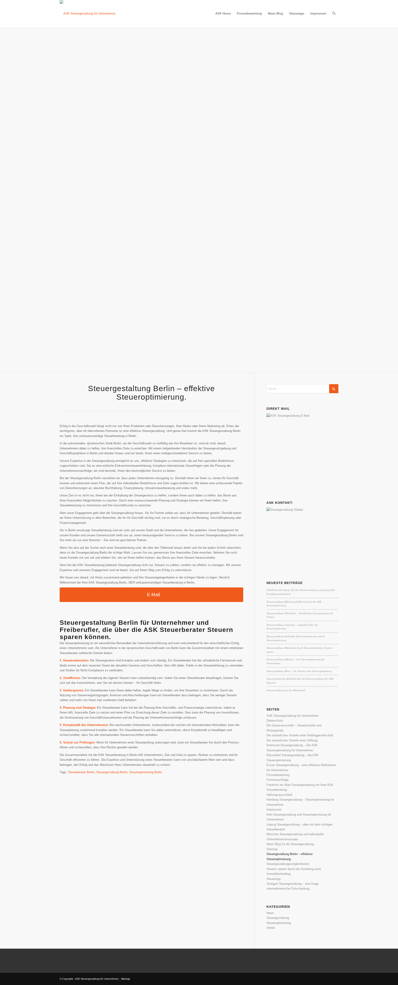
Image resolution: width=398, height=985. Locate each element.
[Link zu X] (314, 978)
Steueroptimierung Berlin (145, 772)
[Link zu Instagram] (334, 978)
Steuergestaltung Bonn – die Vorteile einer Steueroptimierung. (299, 671)
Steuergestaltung (277, 918)
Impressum (273, 809)
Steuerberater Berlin (81, 772)
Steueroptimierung (278, 923)
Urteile (270, 927)
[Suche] (333, 13)
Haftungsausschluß (279, 794)
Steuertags (273, 879)
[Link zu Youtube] (328, 978)
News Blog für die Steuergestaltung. (290, 844)
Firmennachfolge (277, 780)
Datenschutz (274, 720)
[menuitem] (223, 13)
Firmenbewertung (277, 775)
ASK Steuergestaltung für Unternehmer (292, 715)
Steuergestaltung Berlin (111, 772)
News (270, 913)
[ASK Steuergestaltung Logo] (88, 13)
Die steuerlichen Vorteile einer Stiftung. (292, 740)
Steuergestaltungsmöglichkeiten (287, 864)
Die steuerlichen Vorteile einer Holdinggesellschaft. (300, 735)
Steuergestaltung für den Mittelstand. (286, 690)
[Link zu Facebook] (321, 978)
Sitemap (272, 849)
